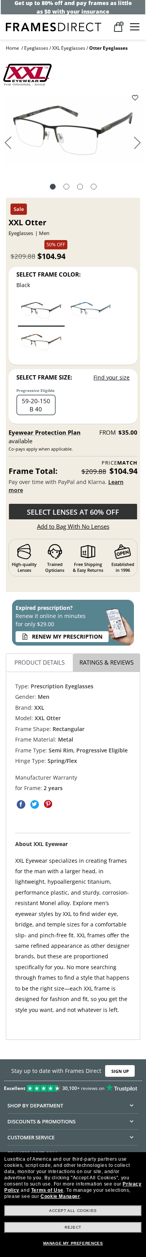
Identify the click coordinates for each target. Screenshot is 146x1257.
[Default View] (53, 187)
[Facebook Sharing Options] (21, 804)
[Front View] (66, 187)
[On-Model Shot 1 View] (93, 187)
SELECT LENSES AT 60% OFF (73, 512)
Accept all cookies (73, 1210)
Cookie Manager (60, 1196)
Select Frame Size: (44, 377)
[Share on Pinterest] (48, 804)
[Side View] (80, 187)
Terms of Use (47, 1190)
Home (12, 48)
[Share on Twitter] (34, 804)
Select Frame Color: (48, 274)
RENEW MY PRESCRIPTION (67, 636)
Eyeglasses (36, 48)
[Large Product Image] (73, 133)
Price (119, 462)
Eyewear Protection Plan (45, 432)
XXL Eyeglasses (68, 48)
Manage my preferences (73, 1243)
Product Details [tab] (39, 662)
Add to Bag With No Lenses (73, 526)
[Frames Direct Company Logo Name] (53, 26)
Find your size (111, 377)
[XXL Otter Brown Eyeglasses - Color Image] (41, 344)
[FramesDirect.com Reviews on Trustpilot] (73, 1086)
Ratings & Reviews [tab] (106, 662)
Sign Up (120, 1071)
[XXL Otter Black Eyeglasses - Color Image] (41, 312)
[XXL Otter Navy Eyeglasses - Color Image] (90, 312)
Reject (73, 1227)
